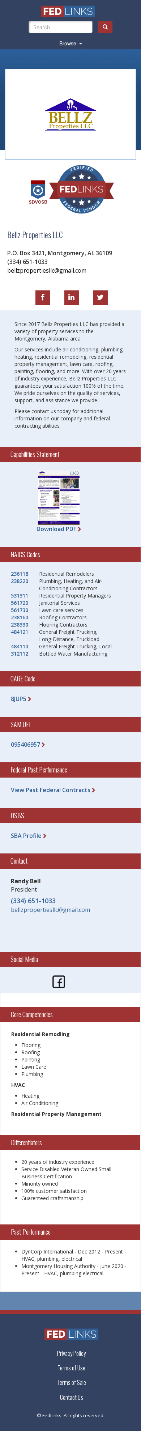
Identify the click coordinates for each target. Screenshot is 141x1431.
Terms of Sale (71, 1382)
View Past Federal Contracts (50, 790)
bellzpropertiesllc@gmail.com (46, 270)
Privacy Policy (71, 1353)
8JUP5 (18, 699)
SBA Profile (26, 836)
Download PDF (56, 529)
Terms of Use (71, 1367)
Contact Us (71, 1397)
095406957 (25, 745)
